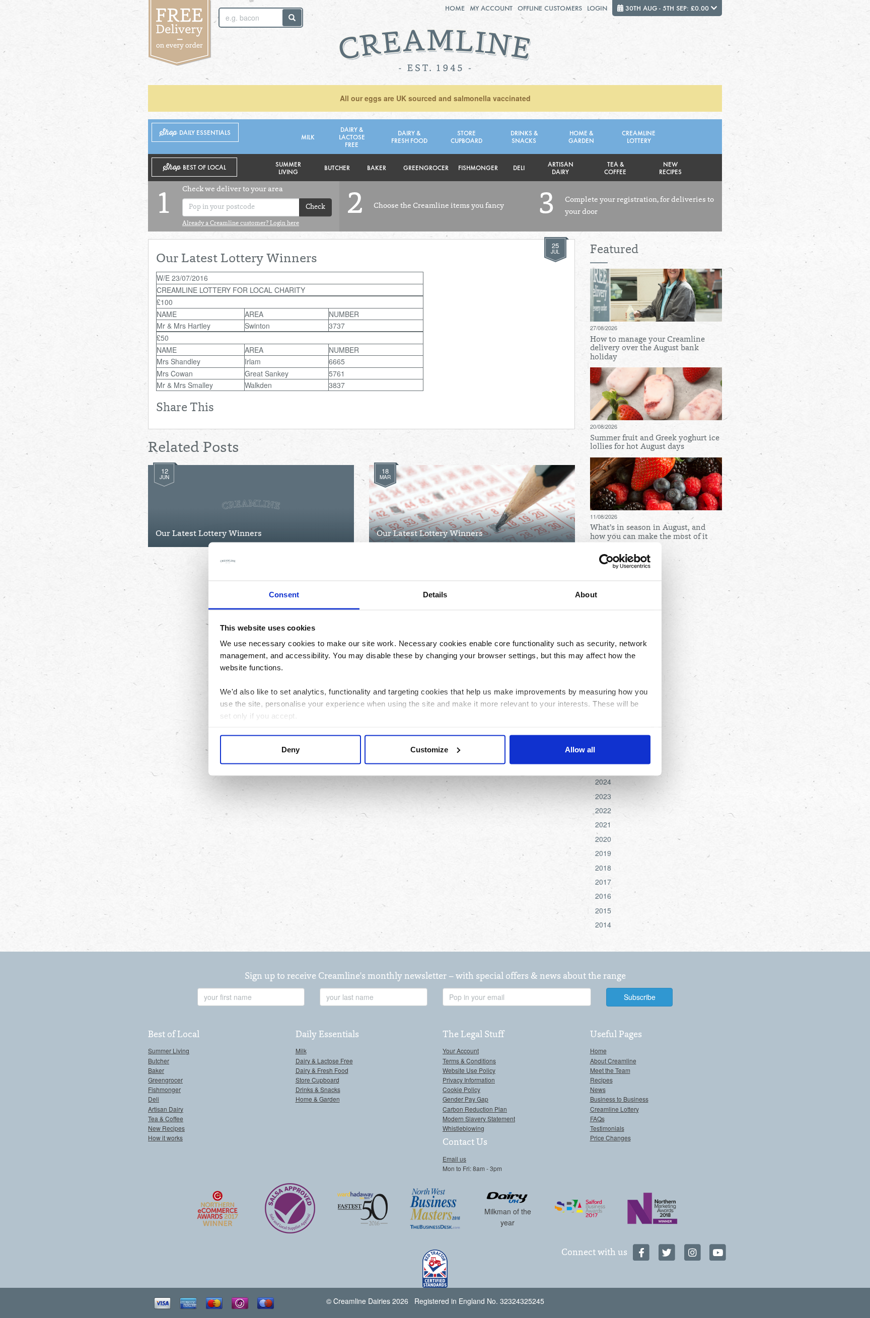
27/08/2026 (603, 328)
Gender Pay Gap (465, 1099)
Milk (308, 136)
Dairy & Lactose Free (352, 136)
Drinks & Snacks (524, 136)
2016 (603, 896)
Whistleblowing (463, 1128)
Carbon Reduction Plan (475, 1109)
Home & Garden (581, 136)
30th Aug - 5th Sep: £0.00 (667, 8)
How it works (165, 1137)
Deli (519, 167)
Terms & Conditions (469, 1060)
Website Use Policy (469, 1070)
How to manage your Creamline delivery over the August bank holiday (647, 348)
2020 (603, 839)
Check (315, 207)
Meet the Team (610, 1070)
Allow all (580, 749)
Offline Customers (550, 8)
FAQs (597, 1118)
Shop (195, 132)
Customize (429, 749)
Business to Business (619, 1099)
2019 (603, 853)
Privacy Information (469, 1079)
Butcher (337, 167)
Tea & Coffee (615, 168)
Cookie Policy (461, 1089)
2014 (603, 924)
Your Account (461, 1050)
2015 (603, 910)
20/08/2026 (603, 426)
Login (597, 8)
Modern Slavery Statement (479, 1118)
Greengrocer (426, 167)
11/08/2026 (603, 516)
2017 (603, 882)
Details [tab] (435, 594)
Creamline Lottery (639, 136)
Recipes (601, 1079)
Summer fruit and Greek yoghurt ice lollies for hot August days (654, 442)
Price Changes (610, 1137)
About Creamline (613, 1060)
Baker (376, 167)
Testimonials (607, 1128)
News (598, 1089)
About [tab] (586, 594)
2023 (603, 796)
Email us (454, 1158)
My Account (491, 8)
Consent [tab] (284, 594)
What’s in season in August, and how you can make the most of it (649, 532)
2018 (603, 868)
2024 (603, 782)
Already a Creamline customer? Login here (240, 223)
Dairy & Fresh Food (409, 136)
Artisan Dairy (560, 168)
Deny (290, 749)
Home (455, 8)
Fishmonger (478, 167)
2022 (603, 810)
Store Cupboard (466, 136)
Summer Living (288, 168)
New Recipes (670, 168)
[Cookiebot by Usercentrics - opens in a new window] (606, 561)
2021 (603, 824)
